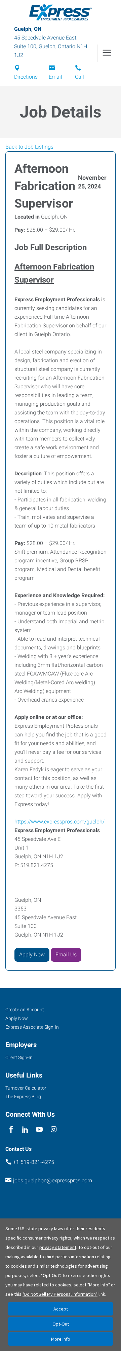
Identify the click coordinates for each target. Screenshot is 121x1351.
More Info (60, 1339)
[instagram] (53, 1129)
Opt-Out (60, 1324)
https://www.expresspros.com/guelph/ (59, 821)
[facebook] (10, 1129)
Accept (60, 1309)
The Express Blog (23, 1096)
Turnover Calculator (25, 1088)
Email (55, 77)
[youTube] (39, 1129)
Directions (26, 77)
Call (79, 77)
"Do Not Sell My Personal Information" (60, 1294)
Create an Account (24, 1009)
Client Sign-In (19, 1057)
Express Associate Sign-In (32, 1027)
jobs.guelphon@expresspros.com (52, 1180)
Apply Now (32, 954)
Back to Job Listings (29, 147)
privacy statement (57, 1247)
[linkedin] (25, 1129)
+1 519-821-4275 (33, 1162)
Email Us (66, 954)
